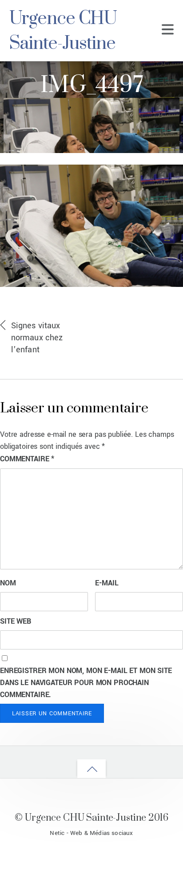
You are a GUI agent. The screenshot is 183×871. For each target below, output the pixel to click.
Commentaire (27, 459)
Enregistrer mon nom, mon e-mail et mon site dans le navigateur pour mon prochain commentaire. (86, 682)
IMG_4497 (91, 86)
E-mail (106, 583)
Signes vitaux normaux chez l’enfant (37, 337)
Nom (8, 583)
